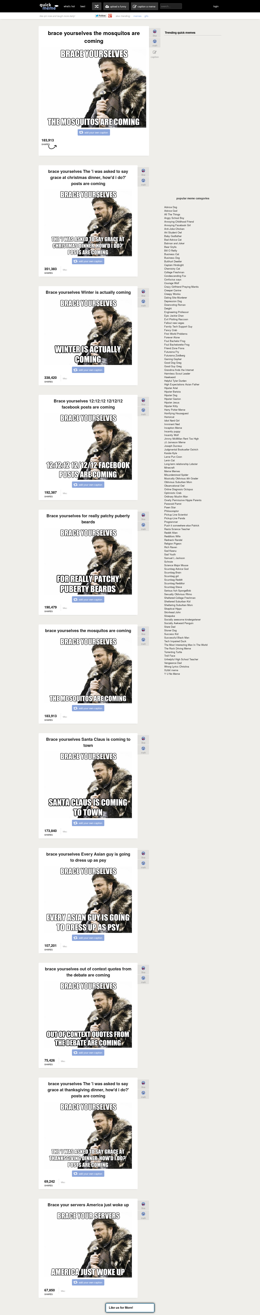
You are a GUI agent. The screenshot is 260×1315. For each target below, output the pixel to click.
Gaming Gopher (173, 359)
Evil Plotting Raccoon (176, 319)
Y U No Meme (172, 673)
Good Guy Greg (173, 366)
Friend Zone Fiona (174, 348)
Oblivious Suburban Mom (178, 482)
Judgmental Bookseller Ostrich (181, 449)
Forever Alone (172, 337)
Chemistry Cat (172, 268)
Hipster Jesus (171, 402)
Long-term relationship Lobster (181, 464)
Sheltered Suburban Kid (177, 601)
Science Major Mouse (176, 565)
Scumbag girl (171, 576)
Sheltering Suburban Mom (178, 605)
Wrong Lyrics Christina (176, 666)
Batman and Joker (174, 243)
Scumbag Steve (173, 587)
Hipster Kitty (171, 406)
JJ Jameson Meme (174, 442)
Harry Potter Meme (174, 409)
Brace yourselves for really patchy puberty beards (88, 519)
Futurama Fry (171, 352)
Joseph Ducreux (173, 446)
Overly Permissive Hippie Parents (183, 500)
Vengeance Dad (173, 663)
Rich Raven (170, 547)
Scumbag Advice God (176, 569)
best (83, 6)
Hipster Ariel (171, 388)
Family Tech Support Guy (178, 326)
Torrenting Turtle (173, 652)
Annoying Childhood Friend (179, 221)
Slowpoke (169, 616)
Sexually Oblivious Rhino (178, 594)
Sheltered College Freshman (179, 598)
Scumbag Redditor (174, 583)
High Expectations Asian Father (181, 384)
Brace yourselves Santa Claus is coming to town (88, 742)
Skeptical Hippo (173, 608)
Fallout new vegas (174, 323)
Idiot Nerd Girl (171, 420)
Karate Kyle (170, 453)
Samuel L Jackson (174, 558)
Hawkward (169, 377)
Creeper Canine (172, 290)
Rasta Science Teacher (177, 529)
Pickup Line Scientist (176, 514)
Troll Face (169, 655)
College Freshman (174, 272)
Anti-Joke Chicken (174, 229)
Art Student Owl (173, 232)
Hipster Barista (172, 391)
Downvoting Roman (175, 305)
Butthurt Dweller (173, 261)
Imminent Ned (172, 424)
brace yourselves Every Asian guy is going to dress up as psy (88, 857)
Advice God (170, 210)
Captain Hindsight (174, 265)
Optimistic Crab (172, 493)
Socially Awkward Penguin (178, 623)
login (216, 6)
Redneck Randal (173, 540)
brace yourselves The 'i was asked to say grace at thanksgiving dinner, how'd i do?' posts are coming (88, 1089)
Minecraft (169, 467)
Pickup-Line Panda (174, 518)
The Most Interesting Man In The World (185, 645)
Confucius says (172, 279)
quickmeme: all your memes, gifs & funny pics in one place (49, 6)
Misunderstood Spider (176, 475)
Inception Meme (173, 428)
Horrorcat (169, 417)
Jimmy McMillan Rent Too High (181, 438)
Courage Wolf (171, 283)
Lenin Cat (169, 460)
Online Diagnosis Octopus (178, 489)
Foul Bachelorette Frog (176, 344)
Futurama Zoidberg (174, 355)
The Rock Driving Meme (177, 648)
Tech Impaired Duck (175, 641)
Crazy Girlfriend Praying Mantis (181, 286)
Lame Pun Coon (173, 456)
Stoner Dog (170, 630)
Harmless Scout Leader (177, 373)
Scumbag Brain (172, 572)
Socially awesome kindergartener (182, 619)
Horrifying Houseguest (176, 413)
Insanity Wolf (171, 435)
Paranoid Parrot (172, 503)
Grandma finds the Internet (179, 370)
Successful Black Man (176, 637)
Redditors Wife (172, 536)
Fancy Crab (170, 330)
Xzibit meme (171, 670)
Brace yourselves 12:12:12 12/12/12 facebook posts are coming (88, 404)
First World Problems (175, 333)
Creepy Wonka (172, 294)
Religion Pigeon (172, 543)
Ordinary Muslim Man (176, 496)
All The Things (172, 214)
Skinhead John (172, 612)
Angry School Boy (174, 218)
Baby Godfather (173, 236)
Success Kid (171, 634)
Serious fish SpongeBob (177, 590)
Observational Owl (174, 485)
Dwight (168, 308)
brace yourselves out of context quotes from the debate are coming (88, 972)
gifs (146, 16)
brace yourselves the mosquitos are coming (88, 630)
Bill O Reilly (170, 250)
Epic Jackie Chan (174, 315)
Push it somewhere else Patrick (181, 525)
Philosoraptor (171, 511)
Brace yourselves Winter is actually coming (88, 292)
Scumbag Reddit (173, 579)
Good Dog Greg (172, 362)
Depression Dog (173, 301)
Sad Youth (170, 554)
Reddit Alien (171, 532)
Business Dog (172, 257)
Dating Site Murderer (175, 297)
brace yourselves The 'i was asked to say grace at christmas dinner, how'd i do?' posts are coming (88, 177)
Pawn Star (170, 507)
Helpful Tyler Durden (175, 380)
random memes (96, 6)
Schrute (168, 561)
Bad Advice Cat (173, 239)
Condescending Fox (175, 276)
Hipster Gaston (172, 399)
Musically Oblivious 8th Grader (181, 478)
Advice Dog (170, 207)
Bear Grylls (170, 247)
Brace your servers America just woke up (88, 1205)
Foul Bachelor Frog (174, 341)
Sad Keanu (170, 551)
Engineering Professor (176, 312)
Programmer (171, 522)
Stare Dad (169, 626)
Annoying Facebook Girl (177, 225)
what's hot (69, 6)
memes (137, 16)
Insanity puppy (172, 431)
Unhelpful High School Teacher (181, 659)
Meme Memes (172, 471)
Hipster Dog (170, 395)
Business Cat (171, 254)
